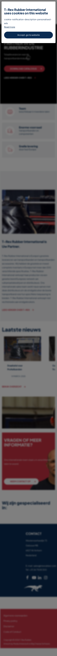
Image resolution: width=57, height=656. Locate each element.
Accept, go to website (28, 35)
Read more (9, 27)
